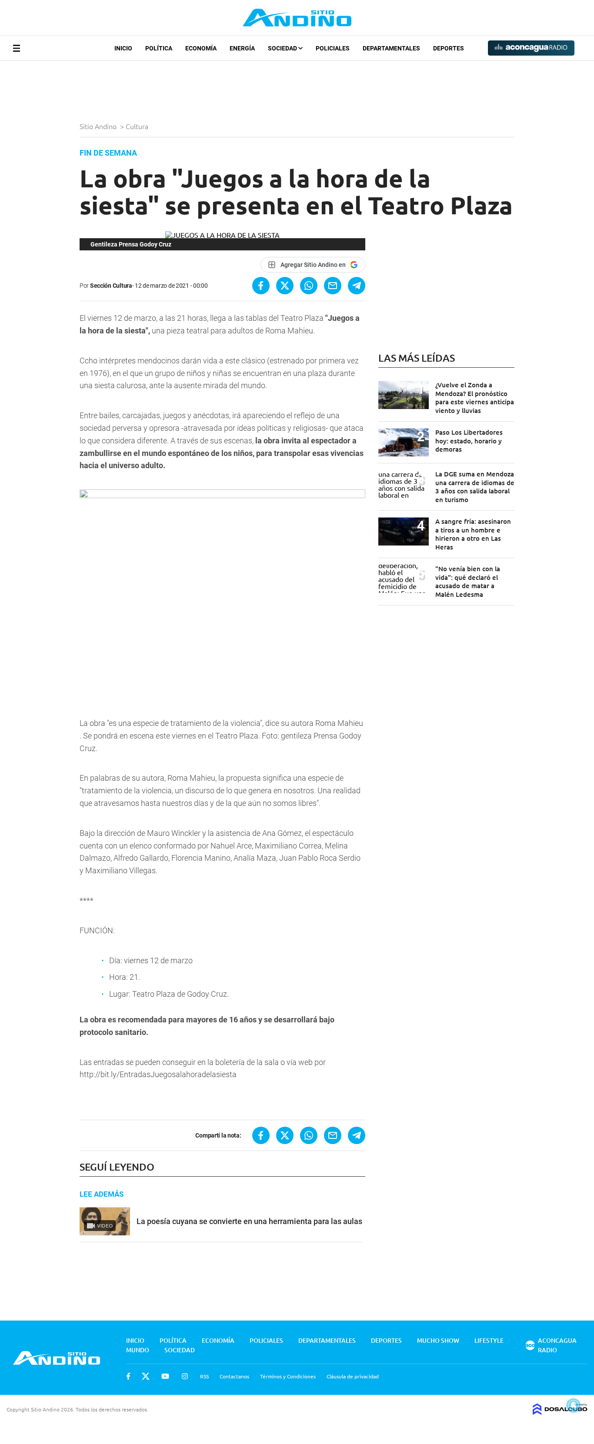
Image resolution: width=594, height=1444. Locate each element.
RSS (204, 1376)
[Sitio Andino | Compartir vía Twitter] (285, 285)
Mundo (137, 1350)
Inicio (123, 48)
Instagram (184, 1376)
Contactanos (234, 1376)
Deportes (448, 48)
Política (158, 48)
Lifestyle (489, 1340)
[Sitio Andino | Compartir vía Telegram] (356, 285)
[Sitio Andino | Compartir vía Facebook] (261, 285)
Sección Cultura (111, 285)
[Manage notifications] (574, 1405)
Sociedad (283, 48)
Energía (242, 48)
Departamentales (391, 48)
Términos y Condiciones (288, 1376)
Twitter (145, 1376)
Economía (201, 48)
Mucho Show (438, 1340)
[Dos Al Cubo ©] (560, 1411)
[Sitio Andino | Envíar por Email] (332, 285)
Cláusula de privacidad (353, 1376)
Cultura (138, 126)
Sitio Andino (99, 126)
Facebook (128, 1376)
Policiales (333, 48)
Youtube (165, 1376)
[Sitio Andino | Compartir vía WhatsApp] (308, 285)
